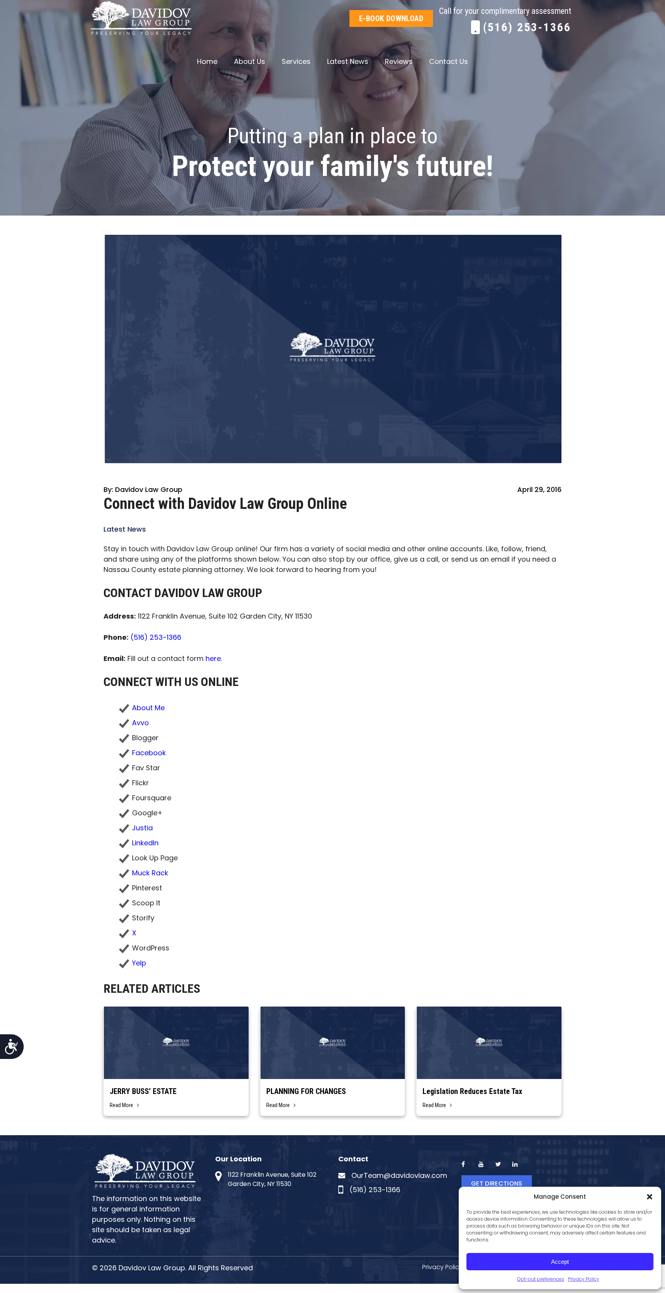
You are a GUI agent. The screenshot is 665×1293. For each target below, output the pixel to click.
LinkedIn (145, 843)
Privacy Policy (583, 1279)
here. (214, 658)
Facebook (149, 753)
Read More (121, 1105)
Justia (142, 828)
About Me (148, 708)
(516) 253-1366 (527, 27)
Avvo (140, 723)
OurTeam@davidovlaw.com (399, 1175)
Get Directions (496, 1183)
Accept (560, 1261)
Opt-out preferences (540, 1279)
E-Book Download (391, 18)
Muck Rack (150, 873)
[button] (649, 1197)
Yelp (139, 963)
